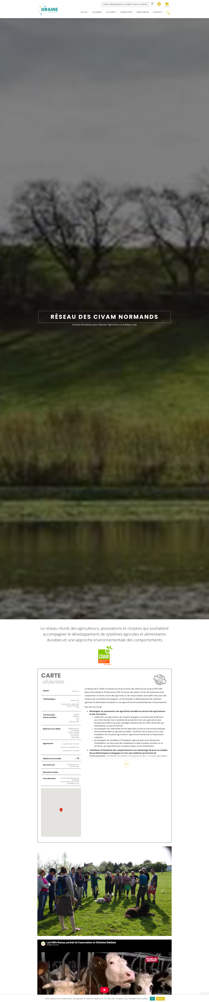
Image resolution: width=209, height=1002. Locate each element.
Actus (83, 12)
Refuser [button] (160, 999)
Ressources (143, 12)
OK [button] (152, 999)
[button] (47, 896)
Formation (126, 12)
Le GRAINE (96, 12)
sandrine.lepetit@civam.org (70, 778)
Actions (110, 12)
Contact (158, 12)
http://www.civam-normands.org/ (73, 765)
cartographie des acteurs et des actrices (125, 4)
